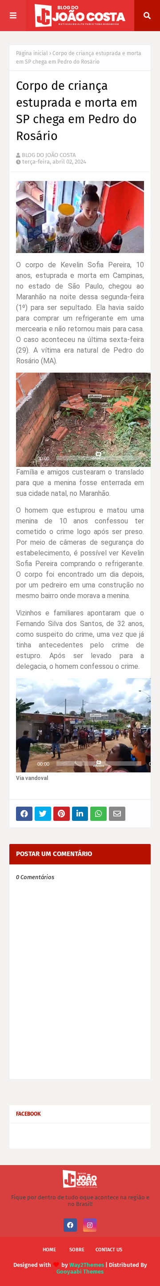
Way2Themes (86, 1265)
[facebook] (70, 1225)
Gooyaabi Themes (80, 1271)
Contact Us (109, 1250)
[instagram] (89, 1225)
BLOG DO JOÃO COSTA (49, 155)
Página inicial (32, 53)
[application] (80, 420)
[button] (99, 420)
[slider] (98, 458)
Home (49, 1250)
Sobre (76, 1250)
